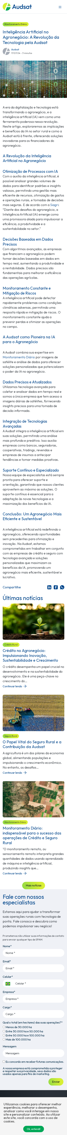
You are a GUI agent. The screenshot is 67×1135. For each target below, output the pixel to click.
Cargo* (7, 1007)
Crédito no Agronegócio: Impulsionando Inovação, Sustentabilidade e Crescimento (30, 655)
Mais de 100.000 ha (18, 1039)
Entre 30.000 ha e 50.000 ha (24, 1031)
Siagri (54, 205)
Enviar (56, 1081)
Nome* (7, 946)
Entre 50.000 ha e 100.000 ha (24, 1035)
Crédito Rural (11, 644)
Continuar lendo (12, 686)
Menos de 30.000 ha (18, 1027)
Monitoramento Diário (15, 24)
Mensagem (9, 1046)
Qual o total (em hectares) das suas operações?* (33, 1022)
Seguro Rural (10, 736)
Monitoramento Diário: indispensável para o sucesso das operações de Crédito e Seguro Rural (32, 835)
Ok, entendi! (33, 1129)
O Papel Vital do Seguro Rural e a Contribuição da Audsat (32, 744)
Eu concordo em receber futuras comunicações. (34, 1061)
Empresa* (9, 992)
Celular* (8, 976)
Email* (7, 961)
